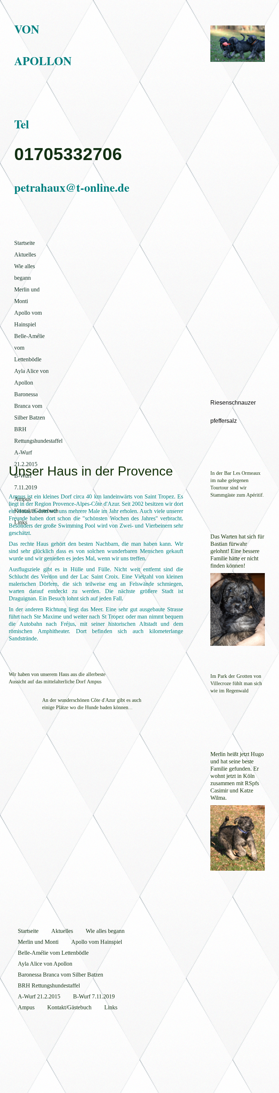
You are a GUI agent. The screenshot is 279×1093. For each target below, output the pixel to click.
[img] (237, 44)
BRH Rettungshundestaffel (36, 435)
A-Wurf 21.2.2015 (25, 458)
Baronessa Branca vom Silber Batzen (29, 406)
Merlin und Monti (27, 295)
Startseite (24, 243)
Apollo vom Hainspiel (28, 318)
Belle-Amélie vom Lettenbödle (29, 347)
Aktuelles (25, 254)
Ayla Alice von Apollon (31, 377)
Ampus (22, 499)
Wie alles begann (24, 272)
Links (20, 522)
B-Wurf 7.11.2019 (25, 481)
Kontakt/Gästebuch (36, 511)
